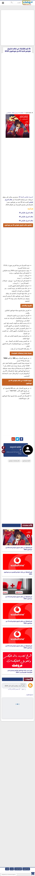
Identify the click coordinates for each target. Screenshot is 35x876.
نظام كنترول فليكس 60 (26, 221)
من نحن (11, 869)
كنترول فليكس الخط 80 (26, 197)
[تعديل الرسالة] (20, 449)
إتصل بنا (7, 869)
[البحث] (11, 2)
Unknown (23, 684)
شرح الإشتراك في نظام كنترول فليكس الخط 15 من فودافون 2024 (19, 622)
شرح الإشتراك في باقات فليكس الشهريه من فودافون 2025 (18, 573)
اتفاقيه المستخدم (18, 869)
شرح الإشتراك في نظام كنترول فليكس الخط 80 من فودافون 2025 (19, 548)
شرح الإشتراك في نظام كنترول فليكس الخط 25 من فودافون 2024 (18, 646)
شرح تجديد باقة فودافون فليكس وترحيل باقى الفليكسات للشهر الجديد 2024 (20, 671)
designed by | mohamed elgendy (9, 874)
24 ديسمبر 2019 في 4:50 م (14, 689)
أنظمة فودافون (26, 460)
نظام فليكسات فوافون (14, 460)
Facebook (21, 439)
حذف (22, 689)
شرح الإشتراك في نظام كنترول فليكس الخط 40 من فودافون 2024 (18, 597)
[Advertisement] (17, 27)
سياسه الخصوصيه (26, 869)
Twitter (17, 439)
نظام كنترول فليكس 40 (26, 217)
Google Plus (13, 439)
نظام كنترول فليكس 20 (26, 213)
